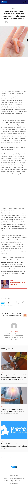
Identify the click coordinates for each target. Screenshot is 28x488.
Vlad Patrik (11, 22)
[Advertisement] (14, 74)
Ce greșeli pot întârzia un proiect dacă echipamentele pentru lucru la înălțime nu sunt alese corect (13, 377)
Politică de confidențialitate (17, 478)
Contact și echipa (14, 483)
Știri (13, 8)
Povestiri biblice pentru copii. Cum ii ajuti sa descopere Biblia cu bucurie (14, 446)
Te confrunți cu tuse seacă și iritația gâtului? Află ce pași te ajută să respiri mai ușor (12, 411)
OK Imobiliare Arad (19, 481)
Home (5, 478)
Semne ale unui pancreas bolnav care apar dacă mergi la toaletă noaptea (11, 315)
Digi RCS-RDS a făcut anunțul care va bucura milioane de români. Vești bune (17, 303)
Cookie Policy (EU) (8, 481)
